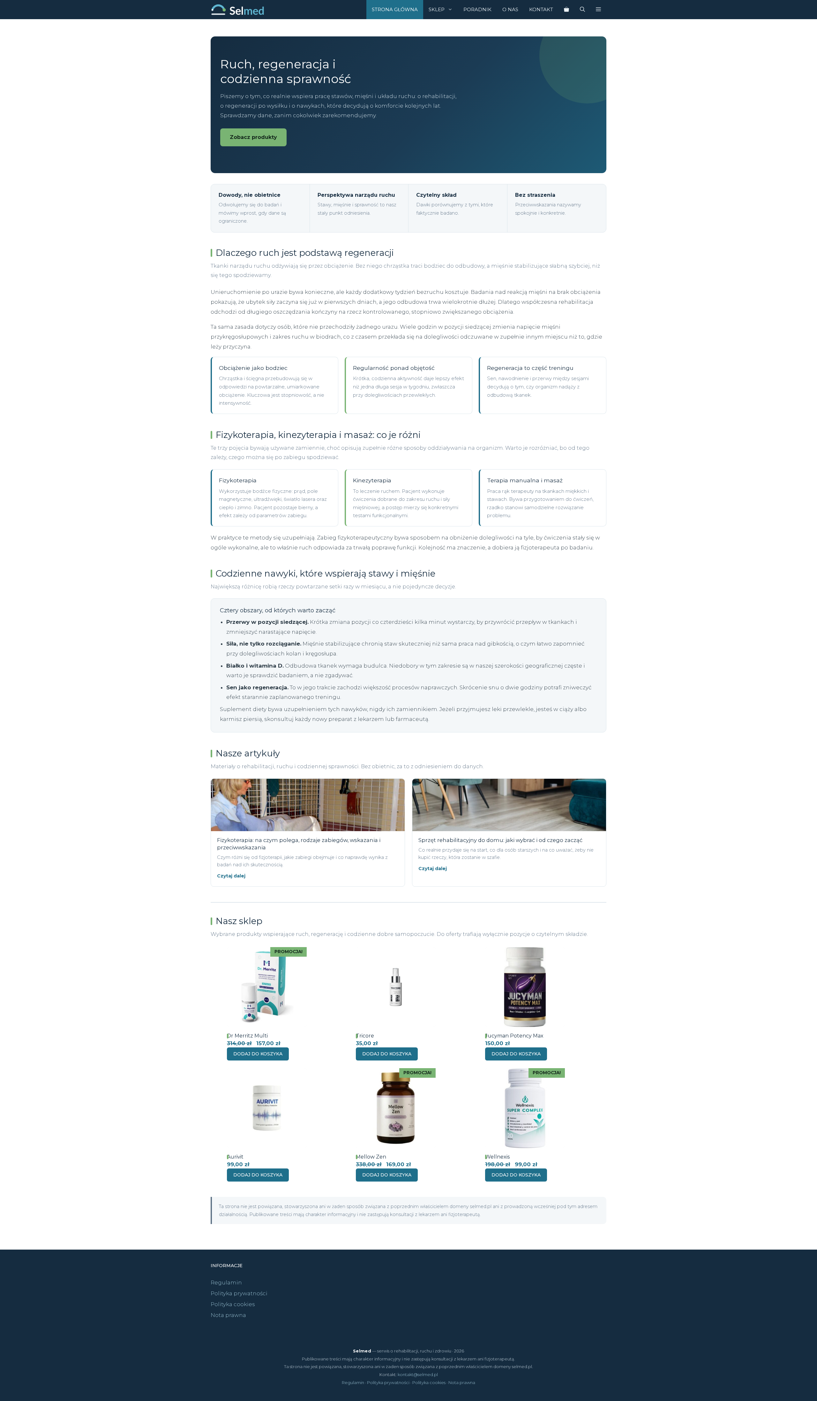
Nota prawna (228, 1315)
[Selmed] (238, 9)
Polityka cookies (233, 1304)
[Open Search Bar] (582, 9)
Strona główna (395, 9)
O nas (510, 9)
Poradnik (477, 9)
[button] (598, 9)
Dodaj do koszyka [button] (257, 1054)
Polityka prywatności (239, 1293)
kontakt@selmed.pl (418, 1374)
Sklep (437, 9)
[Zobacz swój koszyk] (566, 9)
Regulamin (226, 1282)
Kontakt (541, 9)
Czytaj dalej (231, 876)
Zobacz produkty (253, 137)
